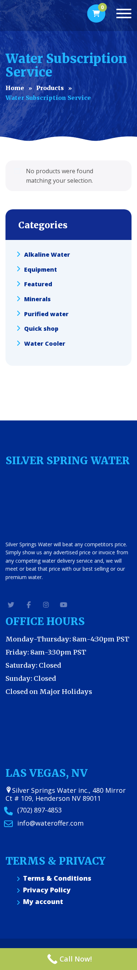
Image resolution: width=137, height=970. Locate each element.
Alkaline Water (47, 255)
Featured (38, 284)
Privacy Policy (47, 890)
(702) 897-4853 (39, 810)
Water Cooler (44, 344)
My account (43, 901)
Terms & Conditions (57, 878)
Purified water (46, 314)
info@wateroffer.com (50, 823)
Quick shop (41, 329)
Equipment (40, 269)
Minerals (37, 299)
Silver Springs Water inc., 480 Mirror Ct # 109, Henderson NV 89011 (65, 794)
